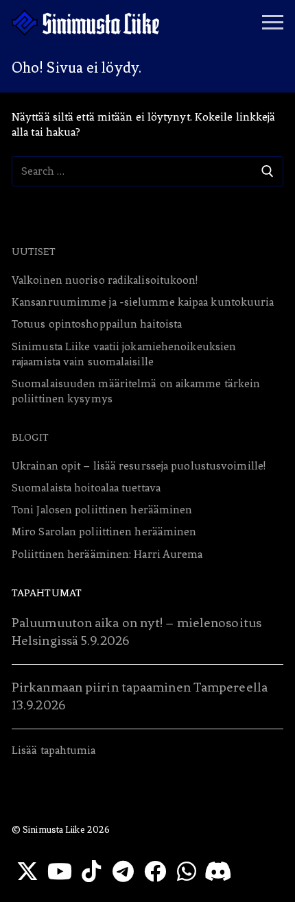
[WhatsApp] (187, 871)
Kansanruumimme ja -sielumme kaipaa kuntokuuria (143, 301)
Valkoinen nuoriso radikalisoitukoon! (105, 280)
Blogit (30, 437)
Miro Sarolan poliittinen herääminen (104, 531)
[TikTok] (91, 871)
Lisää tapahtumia (54, 750)
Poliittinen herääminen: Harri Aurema (107, 554)
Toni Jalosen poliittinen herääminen (102, 509)
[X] (27, 871)
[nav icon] (272, 23)
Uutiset (34, 251)
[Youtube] (59, 871)
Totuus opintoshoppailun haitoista (97, 323)
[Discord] (218, 871)
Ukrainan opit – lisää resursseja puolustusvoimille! (139, 465)
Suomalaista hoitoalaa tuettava (86, 487)
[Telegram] (123, 871)
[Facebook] (155, 871)
